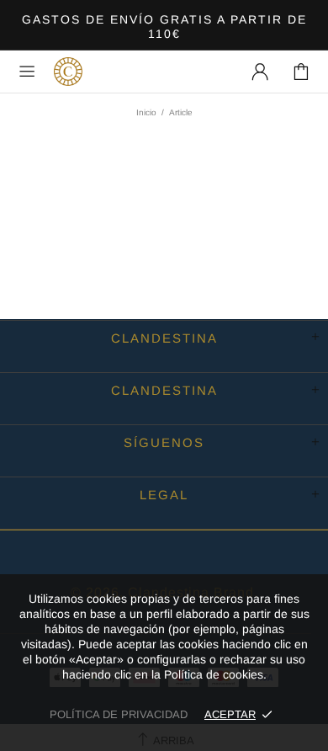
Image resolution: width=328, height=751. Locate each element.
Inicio (146, 112)
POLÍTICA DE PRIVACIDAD (119, 714)
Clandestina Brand (68, 71)
